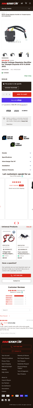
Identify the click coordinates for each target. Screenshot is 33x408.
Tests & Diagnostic (23, 371)
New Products (22, 374)
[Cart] (26, 3)
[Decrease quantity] (4, 94)
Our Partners (5, 383)
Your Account (5, 355)
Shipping (4, 369)
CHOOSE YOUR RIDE (11, 87)
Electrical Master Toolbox (22, 367)
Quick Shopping (6, 364)
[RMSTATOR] (10, 3)
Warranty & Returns (23, 355)
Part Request (21, 361)
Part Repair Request (23, 358)
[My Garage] (21, 3)
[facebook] (2, 400)
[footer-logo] (12, 341)
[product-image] (9, 237)
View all (28, 226)
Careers (4, 391)
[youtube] (9, 400)
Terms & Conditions (7, 358)
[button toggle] (29, 8)
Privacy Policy (6, 361)
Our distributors (6, 385)
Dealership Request (23, 364)
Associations (5, 388)
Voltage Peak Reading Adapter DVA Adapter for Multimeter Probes (8, 254)
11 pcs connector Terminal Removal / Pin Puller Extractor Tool (23, 254)
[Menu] (30, 3)
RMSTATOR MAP (7, 366)
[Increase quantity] (9, 94)
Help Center (5, 372)
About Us (4, 377)
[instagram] (6, 400)
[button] (5, 60)
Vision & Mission (6, 380)
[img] (3, 320)
